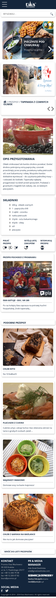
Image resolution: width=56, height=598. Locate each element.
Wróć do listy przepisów (18, 551)
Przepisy (14, 101)
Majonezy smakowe (14, 480)
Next (50, 49)
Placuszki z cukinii (13, 422)
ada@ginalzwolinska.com (39, 571)
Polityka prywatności (9, 597)
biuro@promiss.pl (8, 578)
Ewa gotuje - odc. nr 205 (16, 300)
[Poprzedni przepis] (49, 110)
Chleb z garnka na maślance (19, 534)
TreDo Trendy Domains (38, 579)
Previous (6, 49)
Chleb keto (9, 368)
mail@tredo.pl (34, 581)
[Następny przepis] (53, 110)
